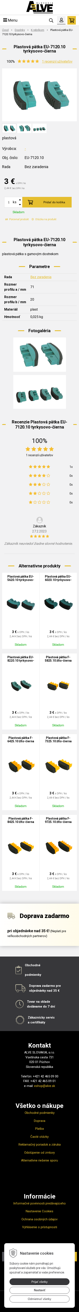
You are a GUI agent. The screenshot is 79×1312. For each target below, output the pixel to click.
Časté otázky (39, 1137)
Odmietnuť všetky (39, 1299)
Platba (39, 1129)
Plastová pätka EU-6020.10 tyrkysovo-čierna (58, 580)
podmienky (33, 975)
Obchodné (32, 965)
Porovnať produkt (19, 219)
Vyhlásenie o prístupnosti (39, 1227)
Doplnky (20, 30)
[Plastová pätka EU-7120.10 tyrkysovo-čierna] (39, 94)
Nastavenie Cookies (39, 1211)
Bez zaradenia (40, 277)
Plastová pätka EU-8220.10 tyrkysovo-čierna (20, 660)
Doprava (39, 1121)
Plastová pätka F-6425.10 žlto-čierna (20, 739)
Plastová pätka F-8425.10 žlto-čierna (20, 820)
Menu (12, 20)
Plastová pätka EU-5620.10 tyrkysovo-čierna (20, 580)
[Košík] (71, 20)
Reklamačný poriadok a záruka (40, 1144)
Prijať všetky (39, 1281)
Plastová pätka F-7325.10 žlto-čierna (58, 739)
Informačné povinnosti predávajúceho (39, 1203)
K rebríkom (37, 30)
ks (14, 202)
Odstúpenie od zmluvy (39, 1152)
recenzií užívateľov (57, 61)
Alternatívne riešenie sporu (39, 1160)
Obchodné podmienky (40, 1113)
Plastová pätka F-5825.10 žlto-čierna (58, 658)
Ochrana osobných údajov (39, 1219)
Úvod (5, 30)
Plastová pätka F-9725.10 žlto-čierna (58, 820)
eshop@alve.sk (44, 1086)
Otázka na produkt (45, 219)
